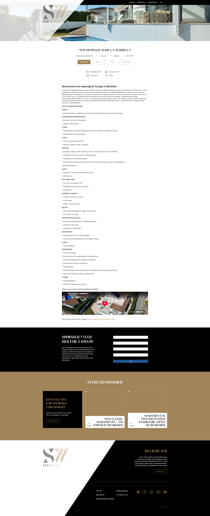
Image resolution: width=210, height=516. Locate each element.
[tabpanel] (105, 195)
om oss (99, 491)
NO (161, 2)
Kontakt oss (52, 421)
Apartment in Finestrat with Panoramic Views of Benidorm (152, 420)
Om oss (132, 2)
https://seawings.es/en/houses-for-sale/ (101, 319)
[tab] (84, 62)
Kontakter (153, 2)
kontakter (100, 495)
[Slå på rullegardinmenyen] (145, 2)
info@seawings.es (122, 491)
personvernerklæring (104, 499)
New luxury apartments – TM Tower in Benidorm (108, 422)
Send (130, 361)
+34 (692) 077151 (122, 495)
